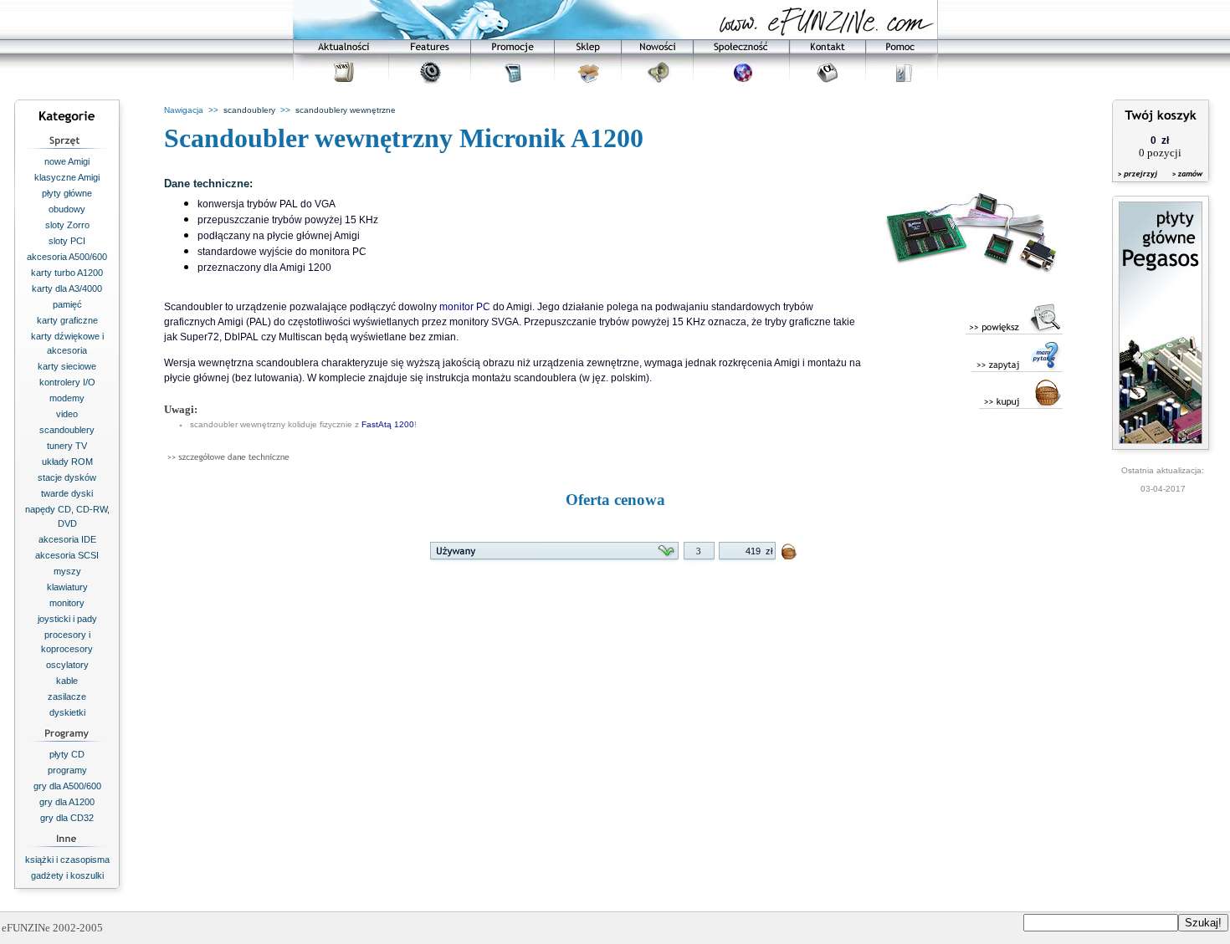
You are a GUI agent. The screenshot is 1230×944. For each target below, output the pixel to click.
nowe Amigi (67, 161)
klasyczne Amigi (67, 177)
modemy (67, 398)
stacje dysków (67, 477)
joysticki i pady (67, 619)
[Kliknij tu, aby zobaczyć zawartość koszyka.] (1138, 184)
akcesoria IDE (67, 539)
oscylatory (67, 665)
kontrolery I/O (67, 382)
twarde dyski (67, 493)
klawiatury (67, 587)
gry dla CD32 (67, 818)
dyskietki (67, 712)
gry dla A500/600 (67, 786)
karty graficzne (67, 320)
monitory (67, 603)
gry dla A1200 (67, 802)
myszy (67, 571)
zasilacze (67, 696)
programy (67, 770)
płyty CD (67, 754)
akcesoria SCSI (67, 555)
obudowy (67, 209)
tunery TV (67, 446)
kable (67, 681)
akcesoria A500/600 (67, 257)
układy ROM (67, 462)
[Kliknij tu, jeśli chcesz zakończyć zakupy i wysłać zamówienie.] (1183, 184)
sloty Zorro (67, 225)
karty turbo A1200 (67, 273)
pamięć (67, 304)
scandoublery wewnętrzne (345, 110)
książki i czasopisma (67, 860)
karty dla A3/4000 (67, 288)
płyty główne (67, 193)
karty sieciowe (67, 366)
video (67, 414)
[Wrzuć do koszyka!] (789, 555)
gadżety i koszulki (67, 875)
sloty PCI (67, 241)
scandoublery (67, 430)
